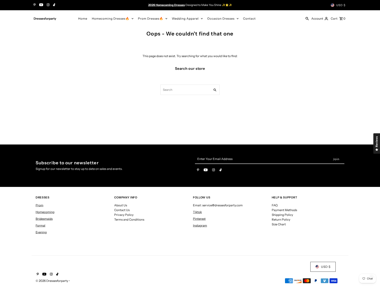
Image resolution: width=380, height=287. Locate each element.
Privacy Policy (124, 215)
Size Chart (279, 224)
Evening (41, 232)
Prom (39, 205)
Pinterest (199, 219)
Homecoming (45, 212)
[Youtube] (40, 5)
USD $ (341, 5)
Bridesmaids (44, 219)
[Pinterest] (34, 5)
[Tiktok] (53, 5)
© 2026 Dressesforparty (52, 281)
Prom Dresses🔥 (150, 18)
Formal (40, 225)
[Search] (307, 18)
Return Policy (281, 219)
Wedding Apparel (185, 18)
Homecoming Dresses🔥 (110, 18)
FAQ (275, 205)
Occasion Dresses (221, 18)
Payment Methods (284, 210)
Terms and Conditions (129, 219)
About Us (120, 205)
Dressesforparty (45, 18)
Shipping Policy (282, 215)
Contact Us (122, 210)
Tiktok (197, 212)
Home (82, 18)
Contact (249, 18)
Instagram (200, 225)
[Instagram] (47, 5)
